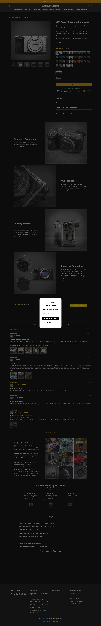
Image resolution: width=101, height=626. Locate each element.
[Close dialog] (60, 299)
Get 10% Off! (50, 319)
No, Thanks (50, 322)
